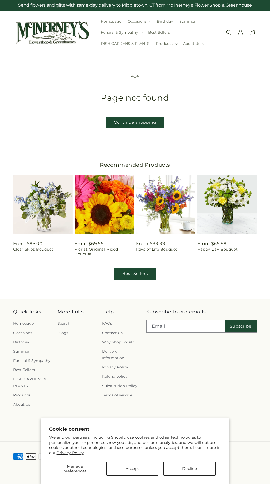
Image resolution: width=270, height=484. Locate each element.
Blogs (62, 332)
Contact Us (112, 332)
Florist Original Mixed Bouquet (96, 251)
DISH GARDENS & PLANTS (29, 382)
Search (63, 323)
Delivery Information (113, 354)
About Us (21, 404)
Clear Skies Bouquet (33, 249)
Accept (132, 468)
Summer (21, 351)
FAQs (107, 323)
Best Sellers (135, 273)
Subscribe (241, 326)
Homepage (23, 323)
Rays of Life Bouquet (156, 249)
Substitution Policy (119, 386)
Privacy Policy (70, 452)
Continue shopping (135, 122)
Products (21, 395)
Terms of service (117, 395)
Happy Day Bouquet (217, 249)
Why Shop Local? (118, 342)
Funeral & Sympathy (31, 360)
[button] (139, 21)
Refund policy (114, 376)
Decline (189, 468)
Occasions (22, 332)
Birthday (21, 342)
